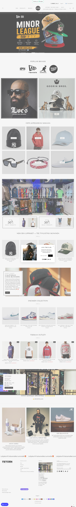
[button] (73, 506)
